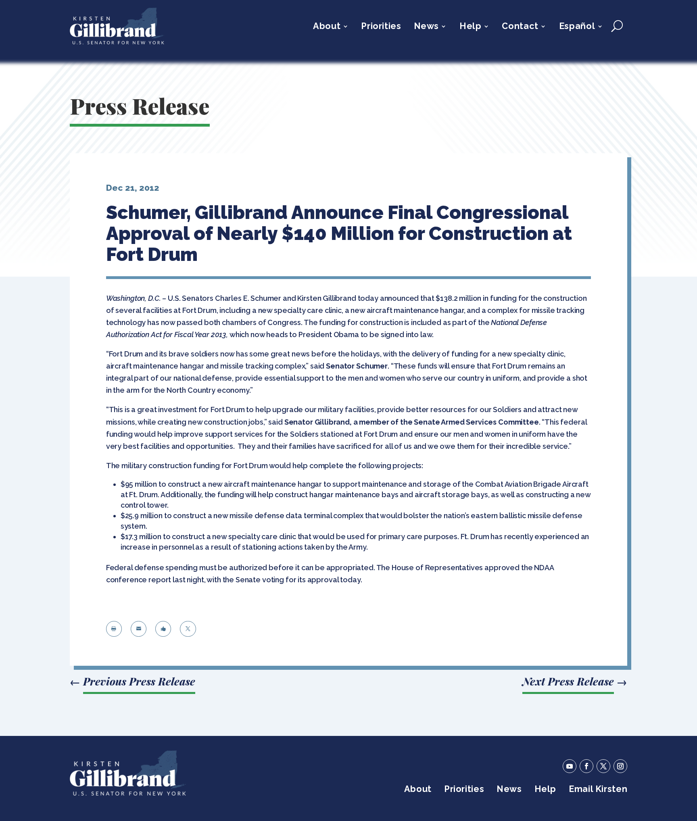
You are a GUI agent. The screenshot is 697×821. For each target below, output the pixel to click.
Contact (520, 27)
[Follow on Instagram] (620, 766)
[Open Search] (617, 26)
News (426, 27)
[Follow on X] (603, 766)
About (326, 27)
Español (577, 27)
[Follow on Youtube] (569, 766)
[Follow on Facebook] (586, 766)
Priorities (381, 27)
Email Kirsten (598, 790)
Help (470, 27)
